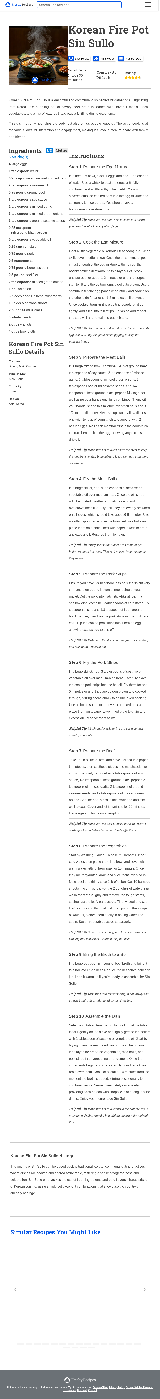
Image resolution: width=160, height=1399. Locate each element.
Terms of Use (100, 1387)
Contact (92, 1390)
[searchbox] (79, 4)
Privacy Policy (117, 1387)
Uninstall (82, 1390)
